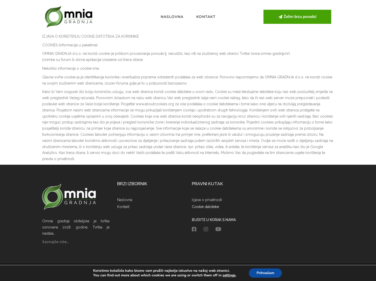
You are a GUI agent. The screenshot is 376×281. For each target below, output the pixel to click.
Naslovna (172, 16)
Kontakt (205, 16)
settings (229, 275)
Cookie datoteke (205, 207)
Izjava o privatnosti (207, 200)
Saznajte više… (55, 242)
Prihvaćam (265, 272)
